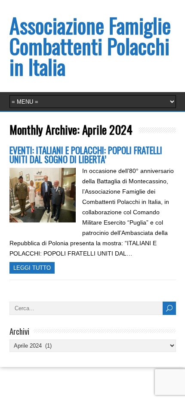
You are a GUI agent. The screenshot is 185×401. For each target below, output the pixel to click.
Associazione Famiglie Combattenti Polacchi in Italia (90, 46)
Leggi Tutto (32, 268)
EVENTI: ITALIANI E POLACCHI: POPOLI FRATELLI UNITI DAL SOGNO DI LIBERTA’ (85, 154)
